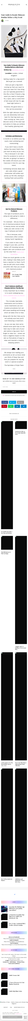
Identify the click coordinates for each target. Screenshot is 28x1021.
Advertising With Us (19, 1007)
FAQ (11, 1007)
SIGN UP (14, 391)
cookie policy (18, 1013)
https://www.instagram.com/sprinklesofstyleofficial (14, 944)
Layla (7, 20)
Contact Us (6, 962)
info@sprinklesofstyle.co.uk (16, 960)
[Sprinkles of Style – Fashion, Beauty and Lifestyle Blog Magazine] (14, 4)
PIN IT (14, 192)
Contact (5, 1007)
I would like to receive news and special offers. (15, 395)
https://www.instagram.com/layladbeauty (14, 941)
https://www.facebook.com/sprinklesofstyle (14, 938)
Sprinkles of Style (18, 70)
